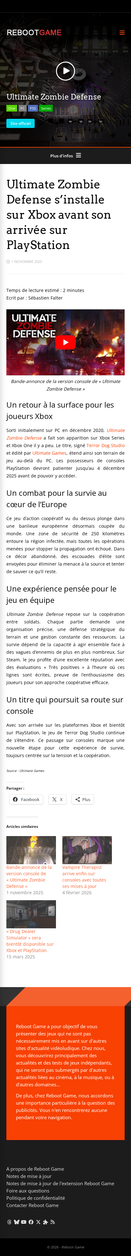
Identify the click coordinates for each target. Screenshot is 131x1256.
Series (46, 108)
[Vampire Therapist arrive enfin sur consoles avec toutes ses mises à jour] (87, 850)
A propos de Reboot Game (35, 1169)
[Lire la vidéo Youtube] (65, 342)
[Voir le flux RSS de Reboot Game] (53, 1222)
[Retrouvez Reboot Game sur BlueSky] (17, 1222)
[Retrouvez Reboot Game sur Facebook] (31, 1222)
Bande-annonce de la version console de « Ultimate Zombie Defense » (29, 876)
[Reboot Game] (34, 34)
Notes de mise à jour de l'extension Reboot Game (60, 1183)
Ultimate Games (49, 453)
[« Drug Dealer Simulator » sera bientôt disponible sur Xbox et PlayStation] (31, 914)
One (11, 108)
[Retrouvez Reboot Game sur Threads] (9, 1222)
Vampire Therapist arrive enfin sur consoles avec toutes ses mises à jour (84, 876)
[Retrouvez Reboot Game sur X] (38, 1222)
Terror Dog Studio (105, 445)
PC (22, 108)
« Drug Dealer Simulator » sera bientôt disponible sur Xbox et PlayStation (30, 940)
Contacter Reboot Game (32, 1205)
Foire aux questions (27, 1190)
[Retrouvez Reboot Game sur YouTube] (24, 1222)
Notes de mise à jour (29, 1176)
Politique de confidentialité (35, 1198)
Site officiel (20, 123)
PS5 (33, 108)
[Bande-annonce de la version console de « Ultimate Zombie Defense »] (31, 850)
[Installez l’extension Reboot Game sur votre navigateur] (46, 1222)
